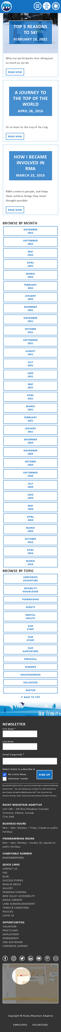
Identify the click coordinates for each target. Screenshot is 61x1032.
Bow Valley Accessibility (19, 895)
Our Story (30, 638)
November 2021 (30, 319)
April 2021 (30, 396)
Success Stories (13, 880)
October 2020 (30, 463)
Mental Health (31, 616)
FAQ (5, 872)
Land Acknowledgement (19, 903)
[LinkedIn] (30, 958)
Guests (30, 607)
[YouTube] (38, 958)
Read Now (15, 72)
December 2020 (30, 441)
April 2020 (30, 518)
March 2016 (30, 562)
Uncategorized (30, 674)
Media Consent (12, 899)
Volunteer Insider (18, 778)
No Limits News (17, 774)
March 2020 (30, 529)
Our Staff (30, 627)
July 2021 (30, 363)
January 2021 (30, 429)
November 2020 (30, 452)
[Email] (55, 958)
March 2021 (30, 407)
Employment (11, 934)
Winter (30, 690)
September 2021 (30, 341)
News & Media (12, 884)
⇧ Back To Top (30, 697)
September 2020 (30, 474)
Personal (30, 659)
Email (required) (13, 754)
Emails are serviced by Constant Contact (39, 795)
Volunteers (40, 1024)
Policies (8, 911)
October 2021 (30, 330)
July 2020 (30, 485)
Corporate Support (15, 946)
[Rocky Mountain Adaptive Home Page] (6, 6)
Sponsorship (11, 938)
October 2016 (30, 540)
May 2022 (30, 253)
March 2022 (30, 275)
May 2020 (30, 507)
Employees (20, 1024)
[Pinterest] (47, 958)
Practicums (10, 930)
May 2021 (30, 385)
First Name (9, 728)
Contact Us (10, 868)
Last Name (8, 741)
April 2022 (30, 264)
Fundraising (30, 599)
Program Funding (14, 892)
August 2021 (30, 352)
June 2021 (30, 374)
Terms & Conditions (16, 907)
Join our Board (13, 942)
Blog (6, 876)
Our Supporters (30, 649)
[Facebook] (5, 958)
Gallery (8, 888)
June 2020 (30, 496)
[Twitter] (22, 958)
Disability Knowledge (30, 589)
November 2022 (30, 231)
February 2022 (30, 286)
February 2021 (30, 418)
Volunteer (30, 682)
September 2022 (30, 242)
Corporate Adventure (30, 578)
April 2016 (30, 551)
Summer (30, 667)
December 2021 (30, 308)
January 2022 (30, 297)
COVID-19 (8, 915)
